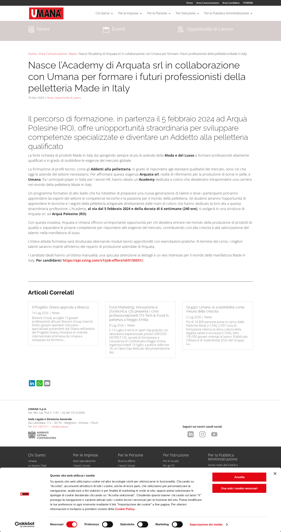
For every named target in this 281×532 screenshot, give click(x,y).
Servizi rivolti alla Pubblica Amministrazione (223, 466)
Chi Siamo (103, 13)
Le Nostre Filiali (37, 465)
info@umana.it (60, 426)
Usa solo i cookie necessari (239, 488)
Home (189, 3)
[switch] (107, 524)
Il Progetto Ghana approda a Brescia (60, 307)
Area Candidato (231, 3)
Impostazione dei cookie (206, 524)
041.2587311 (41, 426)
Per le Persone (157, 13)
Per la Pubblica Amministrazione (226, 13)
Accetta (239, 477)
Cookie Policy (125, 509)
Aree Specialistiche (84, 461)
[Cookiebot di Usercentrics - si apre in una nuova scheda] (24, 524)
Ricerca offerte (126, 461)
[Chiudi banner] (275, 473)
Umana (32, 461)
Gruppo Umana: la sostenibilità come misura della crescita (215, 309)
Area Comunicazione (207, 3)
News (73, 54)
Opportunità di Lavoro (68, 97)
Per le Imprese (128, 13)
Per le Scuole (171, 461)
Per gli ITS (169, 465)
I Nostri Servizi (81, 465)
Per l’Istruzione (186, 13)
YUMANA (248, 3)
